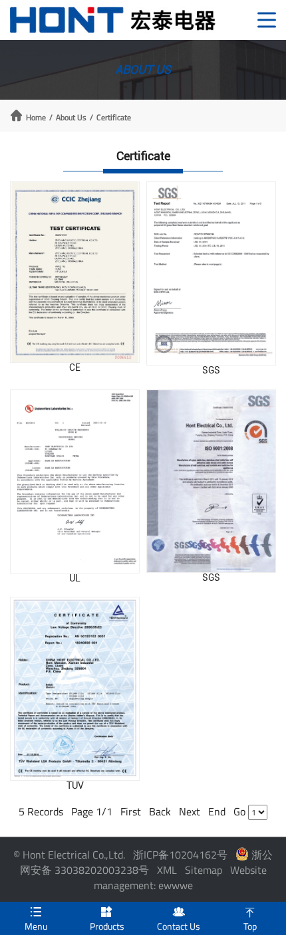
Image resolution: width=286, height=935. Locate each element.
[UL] (75, 481)
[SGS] (211, 273)
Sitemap (203, 870)
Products (107, 919)
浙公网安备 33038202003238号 (146, 862)
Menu (36, 919)
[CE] (75, 272)
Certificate (113, 118)
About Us (71, 118)
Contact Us (178, 919)
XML (167, 870)
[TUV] (75, 688)
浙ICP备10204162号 (180, 855)
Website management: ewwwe (180, 877)
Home (36, 118)
